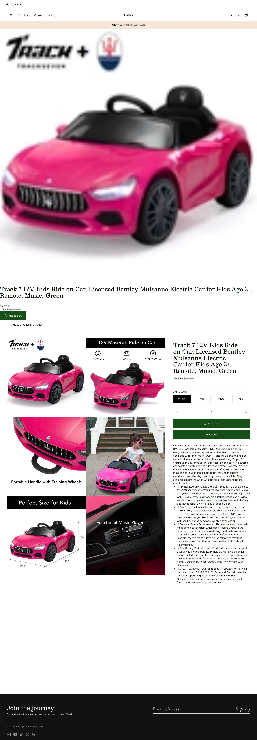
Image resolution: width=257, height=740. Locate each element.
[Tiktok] (21, 734)
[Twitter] (28, 734)
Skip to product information (26, 324)
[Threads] (34, 734)
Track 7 (18, 726)
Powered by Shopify (33, 726)
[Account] (238, 15)
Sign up (243, 709)
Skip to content (13, 4)
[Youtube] (15, 734)
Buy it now (211, 434)
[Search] (19, 15)
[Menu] (11, 15)
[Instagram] (9, 734)
